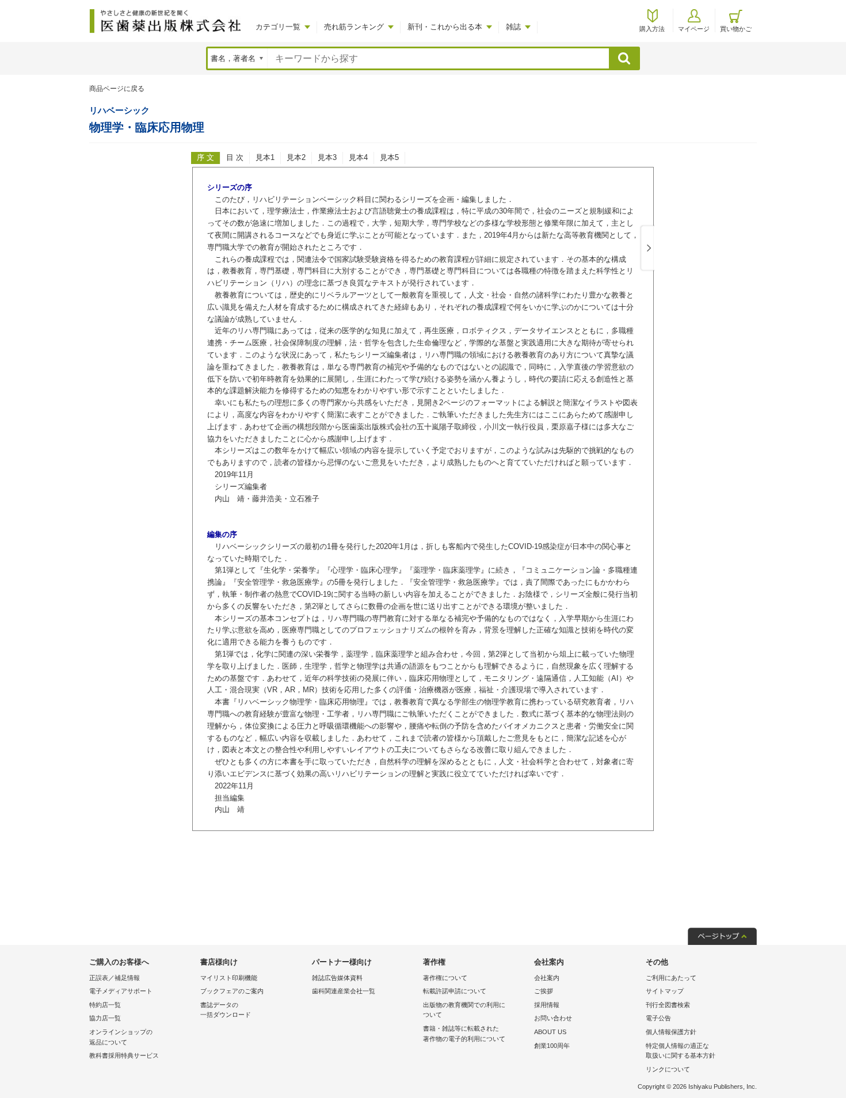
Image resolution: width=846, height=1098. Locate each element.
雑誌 (513, 26)
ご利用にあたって (671, 977)
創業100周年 (552, 1045)
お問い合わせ (553, 1018)
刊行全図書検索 (668, 1004)
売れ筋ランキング (354, 26)
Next (647, 248)
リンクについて (668, 1069)
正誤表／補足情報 (114, 977)
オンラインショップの (121, 1037)
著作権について (445, 977)
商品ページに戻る (116, 89)
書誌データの (225, 1010)
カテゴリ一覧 (278, 26)
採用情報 (546, 1004)
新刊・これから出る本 (444, 26)
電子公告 (658, 1018)
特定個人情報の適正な (680, 1050)
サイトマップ (665, 991)
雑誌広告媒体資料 (337, 977)
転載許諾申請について (454, 991)
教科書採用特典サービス (124, 1055)
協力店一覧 (105, 1018)
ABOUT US (550, 1031)
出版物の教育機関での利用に (464, 1010)
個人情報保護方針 (671, 1031)
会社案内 (546, 977)
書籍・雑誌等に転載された (464, 1033)
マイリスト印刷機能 (228, 977)
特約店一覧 (105, 1004)
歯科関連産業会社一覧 (343, 991)
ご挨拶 (543, 991)
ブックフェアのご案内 (232, 991)
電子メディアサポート (121, 991)
